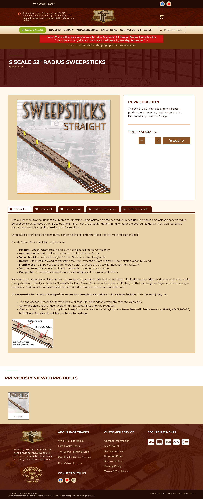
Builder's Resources (104, 209)
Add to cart (178, 140)
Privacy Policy (113, 466)
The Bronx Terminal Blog (73, 451)
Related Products (138, 209)
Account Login (45, 3)
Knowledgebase (114, 451)
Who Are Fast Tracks (71, 440)
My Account (111, 445)
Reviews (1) (46, 209)
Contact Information (116, 440)
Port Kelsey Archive (70, 463)
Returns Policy (113, 461)
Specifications (73, 209)
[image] (63, 147)
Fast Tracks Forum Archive (74, 457)
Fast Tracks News (69, 445)
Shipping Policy (114, 456)
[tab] (20, 209)
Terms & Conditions (116, 471)
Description (20, 209)
